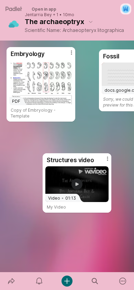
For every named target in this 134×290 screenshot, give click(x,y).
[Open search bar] (95, 281)
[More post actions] (103, 161)
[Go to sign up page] (125, 8)
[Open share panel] (11, 281)
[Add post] (67, 281)
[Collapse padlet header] (91, 22)
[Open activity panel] (39, 281)
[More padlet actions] (123, 281)
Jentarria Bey (38, 14)
